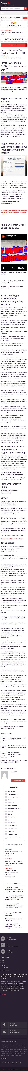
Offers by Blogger (17, 780)
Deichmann (11, 802)
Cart (3, 962)
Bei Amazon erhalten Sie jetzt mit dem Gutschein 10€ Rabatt (14, 862)
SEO (26, 1069)
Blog (3, 960)
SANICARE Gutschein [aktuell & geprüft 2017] (18, 905)
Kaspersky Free (12, 817)
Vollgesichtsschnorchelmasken (12, 837)
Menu (2, 13)
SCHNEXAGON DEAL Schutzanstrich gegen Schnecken (14, 754)
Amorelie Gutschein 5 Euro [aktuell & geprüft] (18, 889)
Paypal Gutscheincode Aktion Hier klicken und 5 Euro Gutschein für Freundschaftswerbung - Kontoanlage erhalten (14, 212)
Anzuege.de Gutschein (13, 794)
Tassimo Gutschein (12, 828)
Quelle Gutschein (12, 822)
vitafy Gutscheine (12, 834)
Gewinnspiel (11, 811)
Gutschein (5, 1069)
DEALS (9, 800)
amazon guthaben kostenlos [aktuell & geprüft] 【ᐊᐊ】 (18, 897)
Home (2, 30)
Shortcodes (5, 967)
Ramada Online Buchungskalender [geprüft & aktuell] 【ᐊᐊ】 (13, 916)
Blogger (19, 58)
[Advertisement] (14, 1008)
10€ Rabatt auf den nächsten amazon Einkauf (13, 852)
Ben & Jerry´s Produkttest (14, 797)
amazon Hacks (11, 791)
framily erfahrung (12, 805)
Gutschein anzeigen (13, 45)
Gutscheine (8, 30)
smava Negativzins (12, 825)
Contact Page (5, 970)
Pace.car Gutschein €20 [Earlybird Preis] (17, 925)
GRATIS (10, 814)
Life (9, 820)
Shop (3, 965)
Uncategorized (11, 831)
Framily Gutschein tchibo (14, 808)
